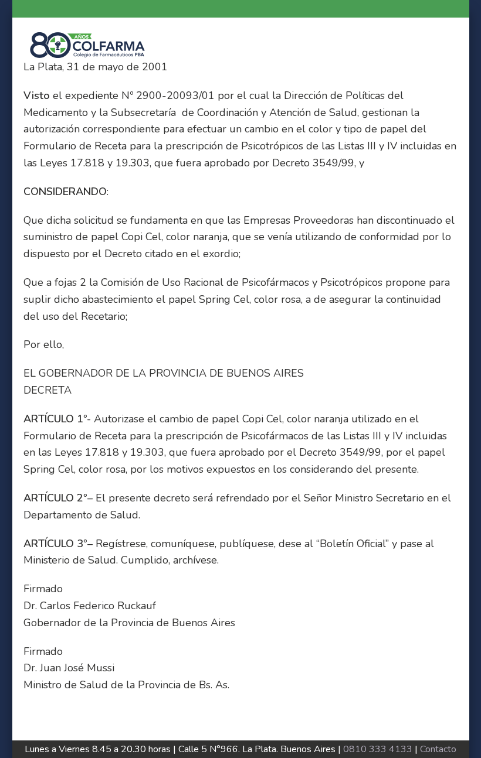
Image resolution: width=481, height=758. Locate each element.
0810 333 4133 (377, 749)
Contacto (438, 749)
